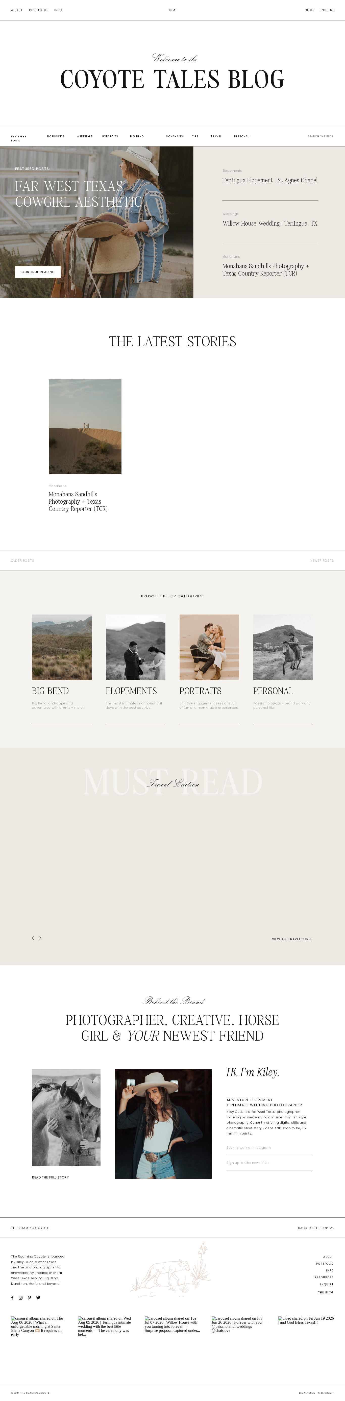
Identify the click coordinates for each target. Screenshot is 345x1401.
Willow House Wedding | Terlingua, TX (270, 224)
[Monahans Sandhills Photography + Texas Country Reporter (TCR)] (85, 426)
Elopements (232, 170)
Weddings (231, 214)
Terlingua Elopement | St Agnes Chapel (270, 181)
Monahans (231, 256)
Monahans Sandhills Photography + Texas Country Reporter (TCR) (78, 501)
